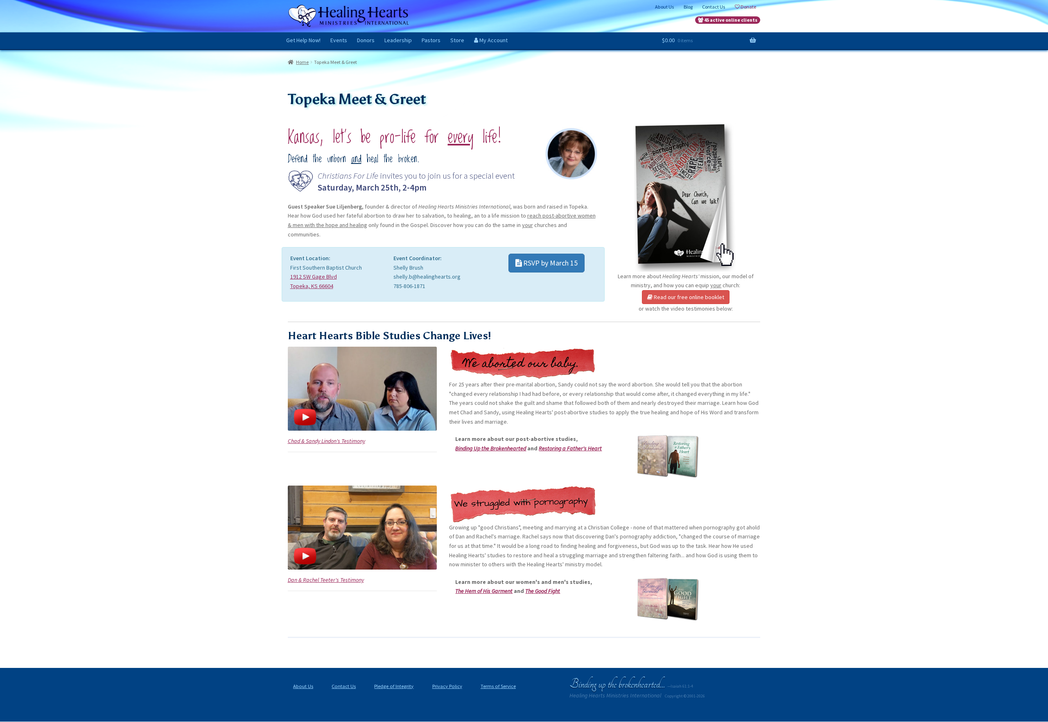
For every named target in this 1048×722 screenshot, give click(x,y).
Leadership (398, 40)
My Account (493, 40)
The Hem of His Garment (484, 591)
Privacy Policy (447, 686)
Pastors (431, 40)
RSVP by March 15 (550, 263)
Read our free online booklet (688, 297)
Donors (366, 40)
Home (302, 62)
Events (338, 40)
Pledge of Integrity (393, 686)
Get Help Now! (303, 40)
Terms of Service (498, 686)
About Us (303, 686)
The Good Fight (542, 591)
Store (457, 40)
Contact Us (344, 686)
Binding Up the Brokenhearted (490, 448)
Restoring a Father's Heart (570, 448)
